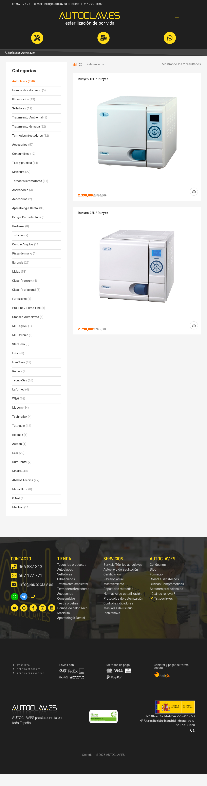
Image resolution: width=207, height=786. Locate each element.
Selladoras (19, 108)
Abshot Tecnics (22, 480)
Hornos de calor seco (26, 90)
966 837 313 (30, 567)
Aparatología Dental (25, 208)
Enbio (16, 353)
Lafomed (18, 389)
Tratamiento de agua (26, 127)
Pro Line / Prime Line (26, 308)
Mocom (17, 408)
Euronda (17, 263)
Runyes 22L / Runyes (93, 213)
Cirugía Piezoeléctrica (26, 217)
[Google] (23, 608)
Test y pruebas (22, 163)
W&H (15, 399)
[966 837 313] (14, 566)
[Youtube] (14, 608)
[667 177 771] (14, 575)
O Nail (16, 498)
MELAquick (19, 326)
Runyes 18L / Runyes (93, 79)
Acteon (17, 444)
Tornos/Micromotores (27, 181)
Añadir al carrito (194, 192)
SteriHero (18, 344)
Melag (16, 272)
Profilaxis (18, 226)
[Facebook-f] (33, 608)
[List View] (81, 64)
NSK (15, 453)
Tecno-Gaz (19, 380)
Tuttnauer (18, 426)
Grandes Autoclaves (25, 317)
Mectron (17, 507)
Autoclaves (12, 53)
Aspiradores (20, 190)
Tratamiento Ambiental (27, 117)
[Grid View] (74, 64)
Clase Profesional (24, 290)
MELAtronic (20, 335)
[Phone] (33, 596)
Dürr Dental (19, 462)
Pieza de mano (22, 253)
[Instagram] (42, 608)
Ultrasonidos (20, 99)
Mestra (17, 471)
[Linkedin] (51, 608)
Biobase (17, 435)
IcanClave (18, 362)
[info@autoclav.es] (14, 584)
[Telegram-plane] (23, 596)
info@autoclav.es (36, 584)
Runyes (17, 371)
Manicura (18, 172)
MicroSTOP (19, 489)
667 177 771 (30, 575)
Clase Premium (22, 281)
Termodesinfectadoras (27, 136)
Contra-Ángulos (22, 244)
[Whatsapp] (14, 596)
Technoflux (19, 417)
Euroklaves (19, 299)
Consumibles (21, 154)
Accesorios (19, 145)
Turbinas (18, 235)
